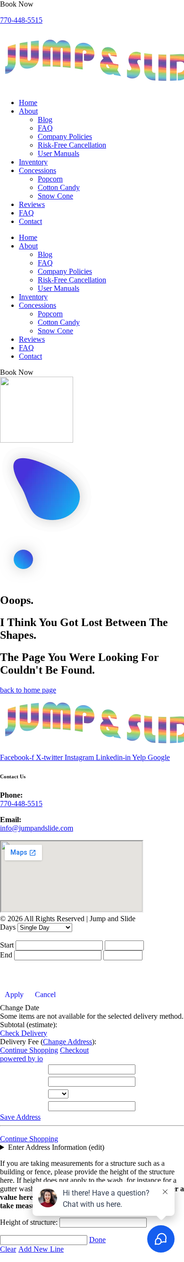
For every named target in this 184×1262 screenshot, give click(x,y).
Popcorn (50, 179)
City (8, 1082)
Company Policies (65, 136)
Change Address (67, 1042)
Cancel (45, 994)
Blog (45, 119)
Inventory (33, 162)
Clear (8, 1249)
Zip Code (16, 1106)
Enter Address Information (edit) (56, 1147)
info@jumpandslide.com (36, 828)
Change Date (19, 1008)
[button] (16, 4)
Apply (14, 994)
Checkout (74, 1050)
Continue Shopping (29, 1050)
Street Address (23, 1069)
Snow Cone (55, 196)
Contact (30, 221)
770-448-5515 (21, 20)
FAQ (45, 128)
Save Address (20, 1117)
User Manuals (58, 153)
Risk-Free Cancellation (72, 145)
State (9, 1094)
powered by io (21, 1059)
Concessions (37, 170)
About (28, 111)
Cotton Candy (59, 187)
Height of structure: (29, 1222)
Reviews (32, 204)
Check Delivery (23, 1033)
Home (28, 103)
